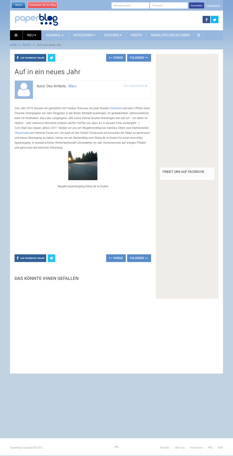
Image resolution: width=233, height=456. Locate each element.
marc (72, 86)
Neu (30, 35)
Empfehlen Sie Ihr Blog (42, 4)
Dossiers (111, 35)
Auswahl (54, 35)
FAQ (210, 447)
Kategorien (83, 35)
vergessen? (213, 5)
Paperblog (16, 447)
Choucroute (22, 133)
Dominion (116, 108)
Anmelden (196, 5)
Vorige (117, 57)
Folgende (137, 57)
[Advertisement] (130, 19)
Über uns (180, 447)
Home (18, 4)
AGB (220, 447)
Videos (136, 35)
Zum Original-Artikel (134, 85)
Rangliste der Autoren (170, 35)
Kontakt (165, 447)
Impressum (196, 447)
